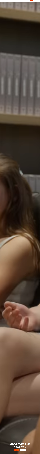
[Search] (35, 1)
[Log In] (37, 1)
